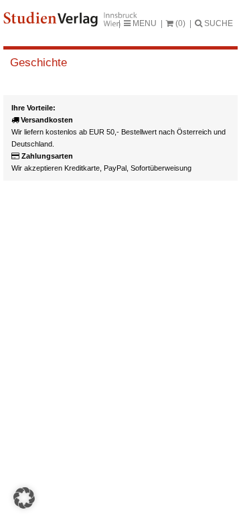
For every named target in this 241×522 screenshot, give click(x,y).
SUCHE (217, 23)
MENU (144, 23)
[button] (24, 498)
